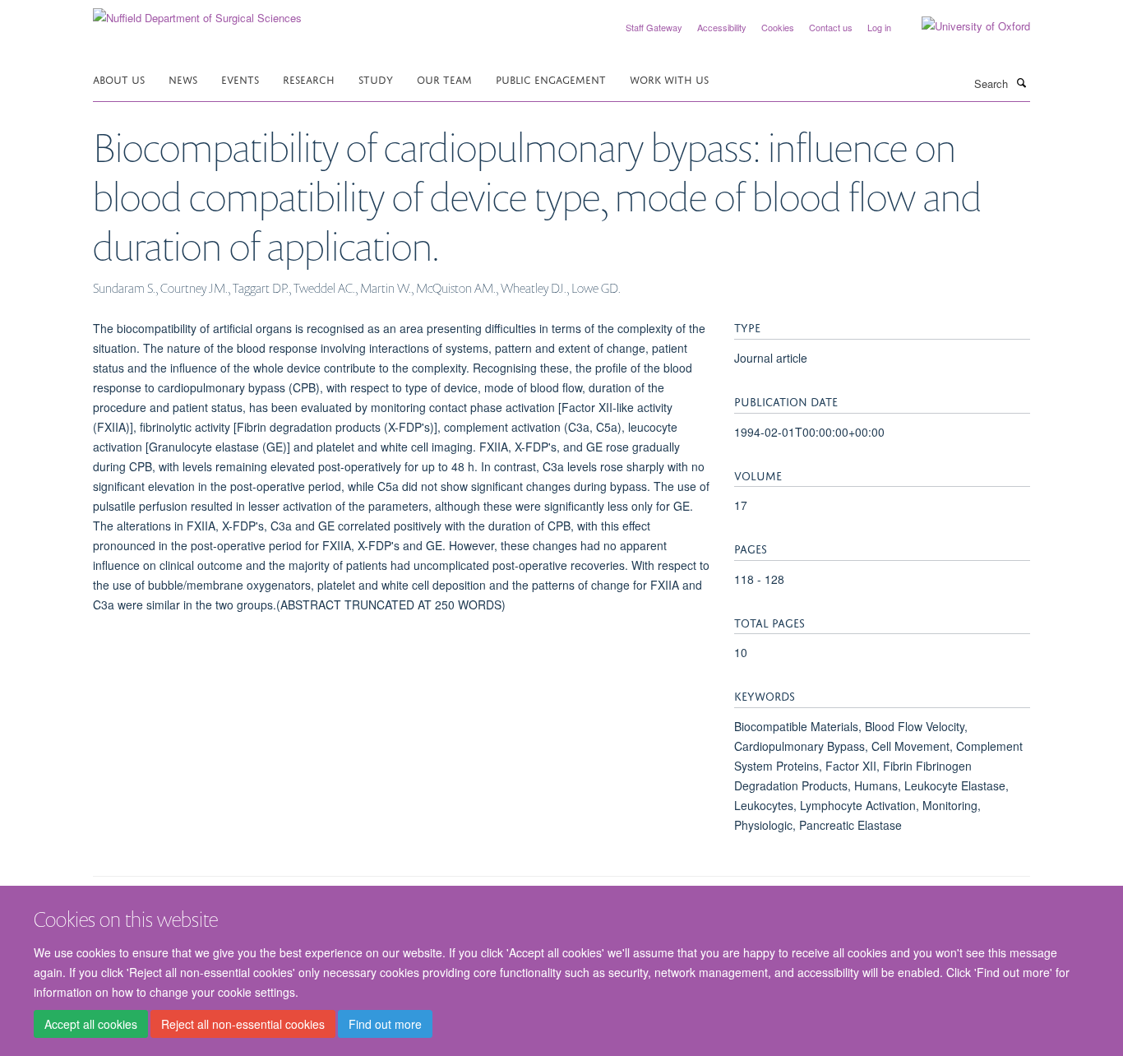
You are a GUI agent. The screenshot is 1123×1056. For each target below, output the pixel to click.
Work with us (669, 78)
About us (119, 78)
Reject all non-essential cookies (243, 1024)
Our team (444, 78)
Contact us (831, 27)
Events (240, 78)
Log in (879, 27)
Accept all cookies (90, 1024)
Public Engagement (551, 78)
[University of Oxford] (963, 26)
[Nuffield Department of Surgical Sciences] (197, 12)
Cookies (777, 27)
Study (375, 78)
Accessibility (721, 27)
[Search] (1021, 82)
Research (309, 78)
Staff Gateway (654, 27)
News (183, 78)
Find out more (385, 1024)
